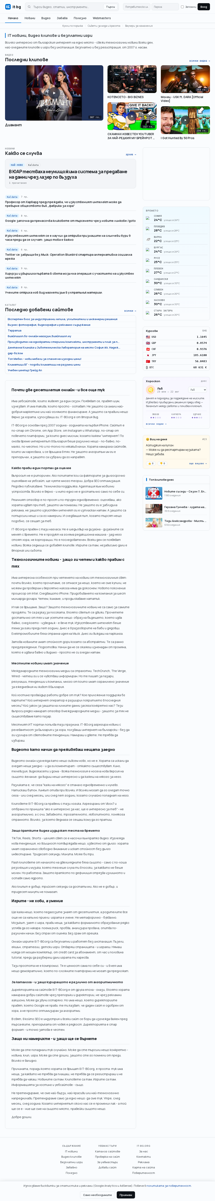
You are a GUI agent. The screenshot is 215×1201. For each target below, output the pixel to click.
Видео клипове (71, 1156)
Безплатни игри (71, 1162)
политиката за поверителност (169, 1186)
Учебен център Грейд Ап (25, 370)
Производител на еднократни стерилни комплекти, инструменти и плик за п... (63, 342)
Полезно (80, 18)
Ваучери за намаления (139, 26)
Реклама (143, 1162)
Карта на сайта (143, 1167)
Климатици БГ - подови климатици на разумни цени (44, 364)
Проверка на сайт (107, 1156)
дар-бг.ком (15, 353)
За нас (143, 1151)
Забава (62, 18)
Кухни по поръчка (72, 26)
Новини (30, 18)
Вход (204, 7)
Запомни (190, 7)
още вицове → (198, 463)
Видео (46, 18)
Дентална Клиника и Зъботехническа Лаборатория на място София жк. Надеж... (64, 347)
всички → (130, 310)
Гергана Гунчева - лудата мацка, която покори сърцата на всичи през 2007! (185, 507)
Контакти (143, 1156)
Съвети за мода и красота (104, 26)
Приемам (126, 1195)
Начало (13, 18)
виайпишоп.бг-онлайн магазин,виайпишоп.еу (39, 336)
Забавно (71, 1167)
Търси (110, 7)
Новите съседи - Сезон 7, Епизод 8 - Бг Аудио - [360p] (185, 491)
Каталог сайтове (107, 1151)
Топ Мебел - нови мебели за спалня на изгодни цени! (44, 359)
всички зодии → (156, 424)
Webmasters (102, 18)
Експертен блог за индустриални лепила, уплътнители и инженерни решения (62, 319)
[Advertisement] (176, 174)
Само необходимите (97, 1195)
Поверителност (143, 1173)
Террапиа (14, 330)
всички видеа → (199, 60)
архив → (131, 154)
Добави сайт (107, 1167)
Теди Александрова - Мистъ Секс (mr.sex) (185, 521)
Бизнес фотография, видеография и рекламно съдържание (49, 325)
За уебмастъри (107, 1162)
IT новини (71, 1151)
